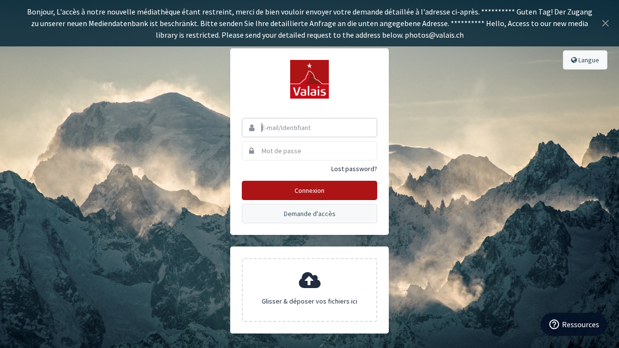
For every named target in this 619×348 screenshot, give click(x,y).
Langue (588, 60)
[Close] (605, 23)
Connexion (309, 190)
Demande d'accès (310, 213)
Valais (309, 79)
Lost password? (354, 168)
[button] (309, 290)
